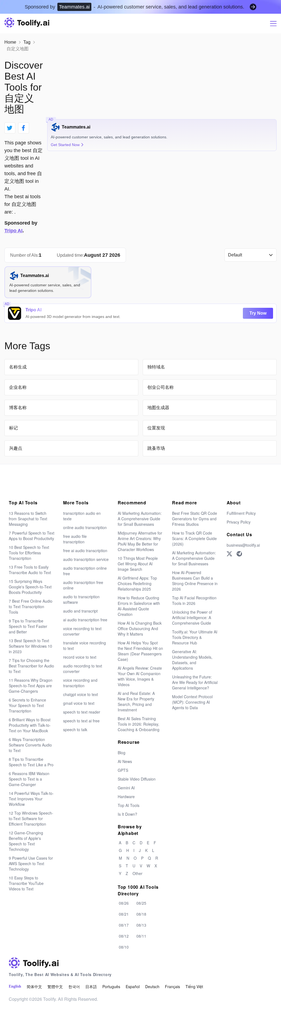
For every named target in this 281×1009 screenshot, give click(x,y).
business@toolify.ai (243, 545)
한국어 (74, 986)
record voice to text (79, 657)
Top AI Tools (128, 805)
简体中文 (34, 986)
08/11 (141, 936)
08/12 (124, 936)
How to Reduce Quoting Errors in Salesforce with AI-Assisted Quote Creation (139, 606)
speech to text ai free (81, 720)
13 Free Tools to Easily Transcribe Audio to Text (30, 569)
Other (137, 873)
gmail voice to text (78, 703)
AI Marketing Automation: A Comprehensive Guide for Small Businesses (140, 518)
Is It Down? (127, 814)
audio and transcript (80, 611)
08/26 (124, 903)
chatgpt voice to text (80, 694)
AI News (125, 761)
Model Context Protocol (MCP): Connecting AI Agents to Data (192, 702)
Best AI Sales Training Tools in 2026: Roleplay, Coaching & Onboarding (138, 724)
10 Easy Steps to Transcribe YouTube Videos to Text (26, 883)
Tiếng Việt (194, 986)
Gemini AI (126, 787)
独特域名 (156, 367)
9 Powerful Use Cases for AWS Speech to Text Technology (31, 863)
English (15, 986)
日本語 (91, 986)
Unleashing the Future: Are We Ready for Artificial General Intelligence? (195, 682)
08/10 (124, 947)
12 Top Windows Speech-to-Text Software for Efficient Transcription (31, 818)
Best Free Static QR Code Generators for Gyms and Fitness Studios (194, 518)
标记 (13, 428)
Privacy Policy (239, 522)
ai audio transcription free (85, 619)
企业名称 (18, 387)
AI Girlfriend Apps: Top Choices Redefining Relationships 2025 (137, 583)
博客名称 (18, 407)
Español (133, 986)
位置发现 (156, 428)
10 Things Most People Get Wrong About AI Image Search (138, 563)
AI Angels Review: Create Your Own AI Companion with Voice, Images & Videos (140, 676)
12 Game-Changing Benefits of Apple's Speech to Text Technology (26, 841)
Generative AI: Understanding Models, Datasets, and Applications (192, 660)
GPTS (123, 770)
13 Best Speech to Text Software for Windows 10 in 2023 (30, 646)
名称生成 (18, 367)
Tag (26, 42)
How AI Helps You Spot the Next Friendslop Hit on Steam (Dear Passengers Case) (140, 651)
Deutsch (152, 986)
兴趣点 (15, 448)
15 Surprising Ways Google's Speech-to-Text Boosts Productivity (30, 586)
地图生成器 (158, 407)
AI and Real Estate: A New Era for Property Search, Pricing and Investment (136, 701)
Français (172, 986)
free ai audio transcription (85, 550)
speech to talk (75, 729)
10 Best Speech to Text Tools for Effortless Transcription (29, 552)
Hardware (126, 796)
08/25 (141, 903)
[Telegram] (239, 554)
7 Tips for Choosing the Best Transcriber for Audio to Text (31, 666)
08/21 (124, 914)
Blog (121, 752)
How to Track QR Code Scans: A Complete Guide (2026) (194, 538)
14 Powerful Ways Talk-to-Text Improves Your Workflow (31, 798)
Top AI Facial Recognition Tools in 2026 (194, 600)
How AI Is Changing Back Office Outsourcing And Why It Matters (140, 628)
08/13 (141, 925)
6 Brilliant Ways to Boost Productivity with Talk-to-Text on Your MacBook (30, 725)
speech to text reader (81, 712)
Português (111, 986)
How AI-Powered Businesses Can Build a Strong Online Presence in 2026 (195, 581)
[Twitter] (229, 554)
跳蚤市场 (156, 448)
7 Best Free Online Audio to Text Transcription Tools (30, 606)
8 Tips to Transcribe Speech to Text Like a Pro (31, 761)
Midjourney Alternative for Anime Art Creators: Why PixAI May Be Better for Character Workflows (140, 541)
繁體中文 (55, 986)
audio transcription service (86, 559)
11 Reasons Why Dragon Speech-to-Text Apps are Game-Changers (30, 685)
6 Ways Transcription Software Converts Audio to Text (30, 745)
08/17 (124, 925)
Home (10, 42)
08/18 (141, 914)
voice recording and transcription (80, 682)
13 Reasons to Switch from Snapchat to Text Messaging (28, 518)
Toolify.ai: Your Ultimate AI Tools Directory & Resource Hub (194, 637)
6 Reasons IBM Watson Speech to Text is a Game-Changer (29, 779)
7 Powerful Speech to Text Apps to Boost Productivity (31, 535)
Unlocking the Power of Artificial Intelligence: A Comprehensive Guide (192, 617)
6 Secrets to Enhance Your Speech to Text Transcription (27, 705)
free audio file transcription (75, 538)
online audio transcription (85, 527)
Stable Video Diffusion (137, 779)
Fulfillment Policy (241, 513)
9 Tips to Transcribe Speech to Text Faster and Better (28, 626)
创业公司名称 (160, 387)
